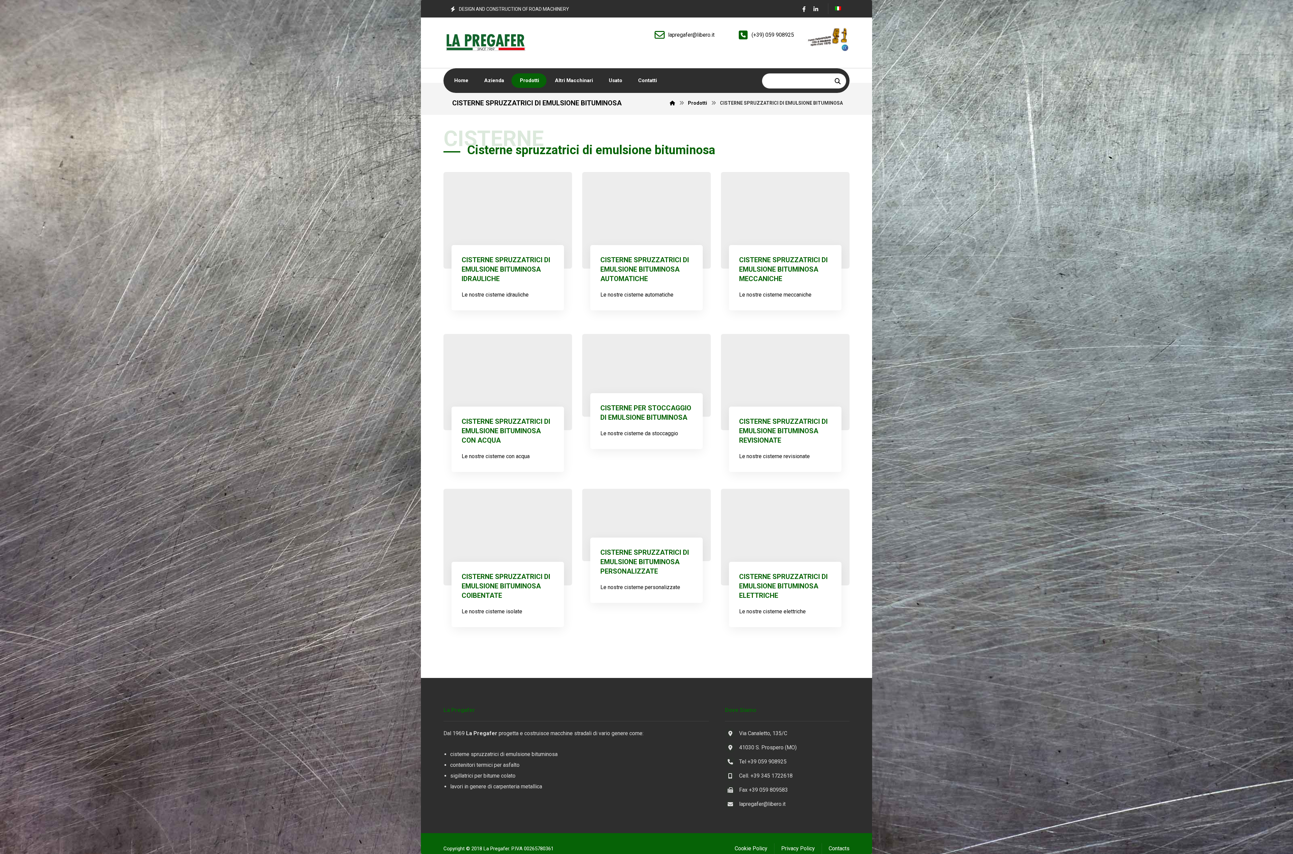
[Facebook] (804, 9)
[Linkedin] (815, 9)
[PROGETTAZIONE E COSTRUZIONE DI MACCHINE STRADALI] (485, 43)
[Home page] (672, 103)
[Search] (838, 81)
